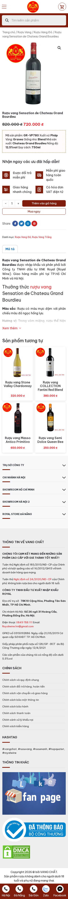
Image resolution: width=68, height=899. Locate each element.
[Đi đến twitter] (21, 223)
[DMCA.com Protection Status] (16, 851)
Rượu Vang (24, 32)
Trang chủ (8, 32)
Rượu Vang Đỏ (43, 32)
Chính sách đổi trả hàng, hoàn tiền (23, 686)
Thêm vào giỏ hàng (44, 203)
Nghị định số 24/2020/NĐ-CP (33, 579)
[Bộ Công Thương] (34, 830)
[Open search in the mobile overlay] (34, 20)
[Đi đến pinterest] (34, 223)
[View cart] (62, 7)
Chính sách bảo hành (15, 706)
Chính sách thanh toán (16, 713)
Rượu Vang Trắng (42, 237)
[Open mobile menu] (4, 6)
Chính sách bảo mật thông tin (20, 700)
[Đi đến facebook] (15, 223)
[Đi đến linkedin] (28, 223)
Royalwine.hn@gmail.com (18, 626)
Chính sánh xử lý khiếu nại (17, 719)
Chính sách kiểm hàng (15, 726)
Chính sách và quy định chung (20, 680)
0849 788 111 (24, 622)
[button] (59, 47)
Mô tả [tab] (10, 249)
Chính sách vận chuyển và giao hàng (25, 693)
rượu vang (41, 287)
